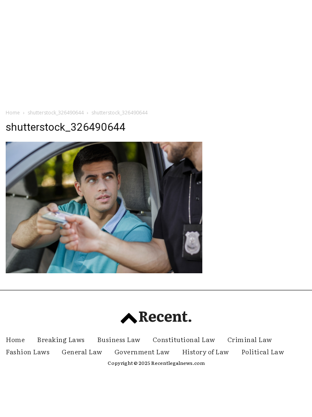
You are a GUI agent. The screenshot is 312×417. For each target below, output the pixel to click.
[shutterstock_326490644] (104, 271)
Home (13, 112)
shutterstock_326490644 (56, 112)
